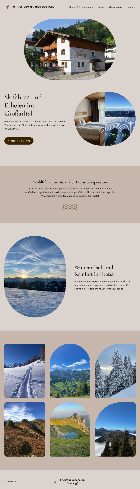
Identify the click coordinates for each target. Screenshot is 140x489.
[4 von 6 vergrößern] (41, 405)
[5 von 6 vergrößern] (86, 405)
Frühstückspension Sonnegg (33, 7)
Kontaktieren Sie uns (19, 140)
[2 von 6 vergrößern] (86, 347)
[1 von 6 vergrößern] (41, 347)
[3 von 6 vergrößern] (132, 347)
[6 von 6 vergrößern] (132, 405)
